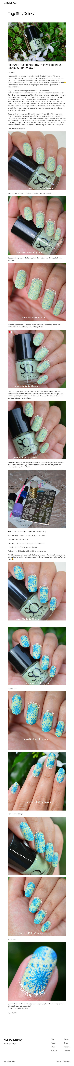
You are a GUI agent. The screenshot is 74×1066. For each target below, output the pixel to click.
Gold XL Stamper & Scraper (24, 543)
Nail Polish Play (10, 3)
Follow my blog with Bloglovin (18, 1008)
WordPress (67, 1061)
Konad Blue (24, 539)
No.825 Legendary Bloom (24, 114)
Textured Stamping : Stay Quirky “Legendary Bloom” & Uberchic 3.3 (35, 66)
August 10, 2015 (12, 1013)
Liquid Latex (12, 547)
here (43, 535)
